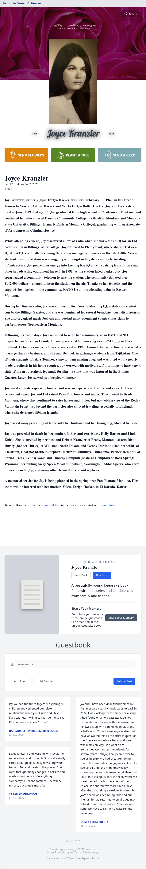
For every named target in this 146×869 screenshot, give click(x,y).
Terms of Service (83, 852)
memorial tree (50, 505)
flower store (108, 505)
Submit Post (124, 681)
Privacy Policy (62, 852)
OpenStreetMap (77, 858)
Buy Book (102, 575)
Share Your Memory (121, 617)
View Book (81, 575)
